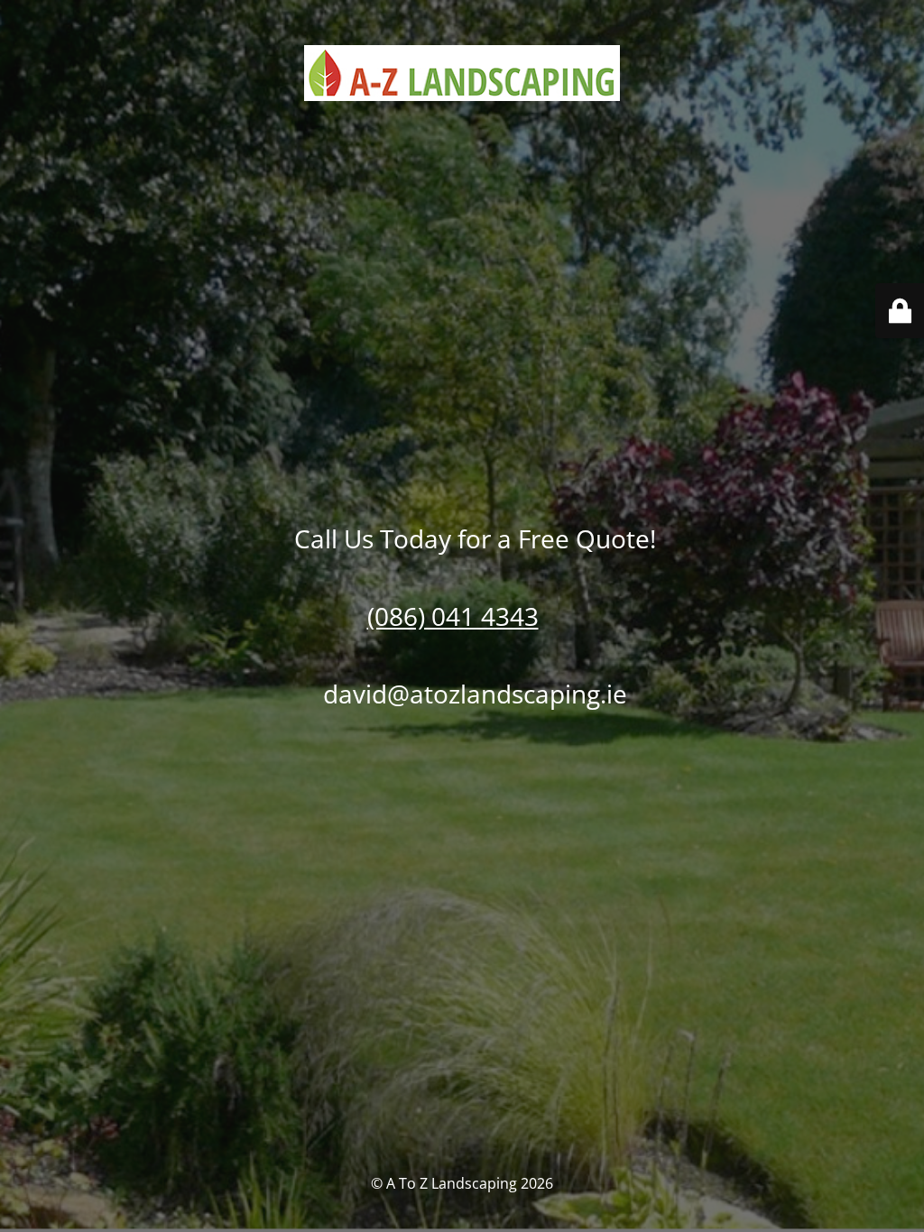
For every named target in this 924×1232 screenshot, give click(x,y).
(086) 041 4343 (453, 616)
